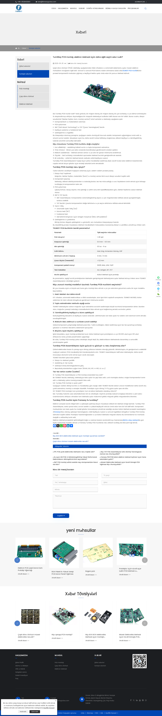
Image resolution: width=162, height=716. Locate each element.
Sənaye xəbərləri (34, 48)
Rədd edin (23, 712)
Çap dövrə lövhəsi (26, 96)
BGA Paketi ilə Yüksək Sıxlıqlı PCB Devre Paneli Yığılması (63, 573)
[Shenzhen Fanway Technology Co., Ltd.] (18, 8)
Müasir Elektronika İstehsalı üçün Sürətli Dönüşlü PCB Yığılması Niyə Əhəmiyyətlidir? (120, 463)
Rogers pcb (90, 571)
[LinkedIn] (137, 700)
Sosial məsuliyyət (21, 675)
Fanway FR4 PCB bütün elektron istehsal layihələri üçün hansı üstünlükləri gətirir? (123, 458)
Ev (19, 48)
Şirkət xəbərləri (24, 66)
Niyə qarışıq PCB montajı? (62, 634)
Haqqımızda (63, 8)
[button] (17, 560)
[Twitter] (134, 700)
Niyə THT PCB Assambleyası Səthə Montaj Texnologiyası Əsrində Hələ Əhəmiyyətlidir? (121, 453)
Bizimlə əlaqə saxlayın (116, 8)
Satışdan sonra (21, 672)
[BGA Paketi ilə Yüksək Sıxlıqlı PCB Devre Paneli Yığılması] (64, 553)
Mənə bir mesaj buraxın (78, 63)
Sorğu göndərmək (95, 8)
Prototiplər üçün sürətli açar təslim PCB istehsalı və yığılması (130, 570)
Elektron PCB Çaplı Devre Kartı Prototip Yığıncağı (30, 569)
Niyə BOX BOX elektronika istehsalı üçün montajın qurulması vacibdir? (79, 436)
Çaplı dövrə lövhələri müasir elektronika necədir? (71, 441)
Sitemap (90, 713)
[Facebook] (130, 700)
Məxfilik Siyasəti (111, 713)
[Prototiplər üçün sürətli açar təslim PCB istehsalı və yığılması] (132, 551)
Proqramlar (133, 8)
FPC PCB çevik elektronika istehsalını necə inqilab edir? (74, 452)
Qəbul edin (34, 712)
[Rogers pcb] (98, 553)
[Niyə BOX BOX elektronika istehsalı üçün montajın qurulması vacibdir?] (98, 616)
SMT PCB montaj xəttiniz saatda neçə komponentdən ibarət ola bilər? (75, 463)
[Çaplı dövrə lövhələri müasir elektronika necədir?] (30, 616)
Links (82, 713)
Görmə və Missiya (21, 666)
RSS (96, 713)
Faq (16, 678)
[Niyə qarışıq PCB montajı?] (64, 616)
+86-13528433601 (23, 2)
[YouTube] (140, 700)
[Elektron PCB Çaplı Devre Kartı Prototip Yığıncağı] (30, 551)
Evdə (54, 8)
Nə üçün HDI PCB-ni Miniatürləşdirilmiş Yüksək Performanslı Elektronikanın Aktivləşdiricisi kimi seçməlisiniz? (75, 458)
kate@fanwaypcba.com (47, 2)
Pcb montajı (24, 89)
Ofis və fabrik (20, 669)
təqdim (61, 515)
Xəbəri (82, 8)
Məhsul (73, 8)
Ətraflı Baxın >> (23, 574)
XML (101, 713)
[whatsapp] (146, 700)
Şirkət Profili (19, 662)
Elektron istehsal (25, 104)
